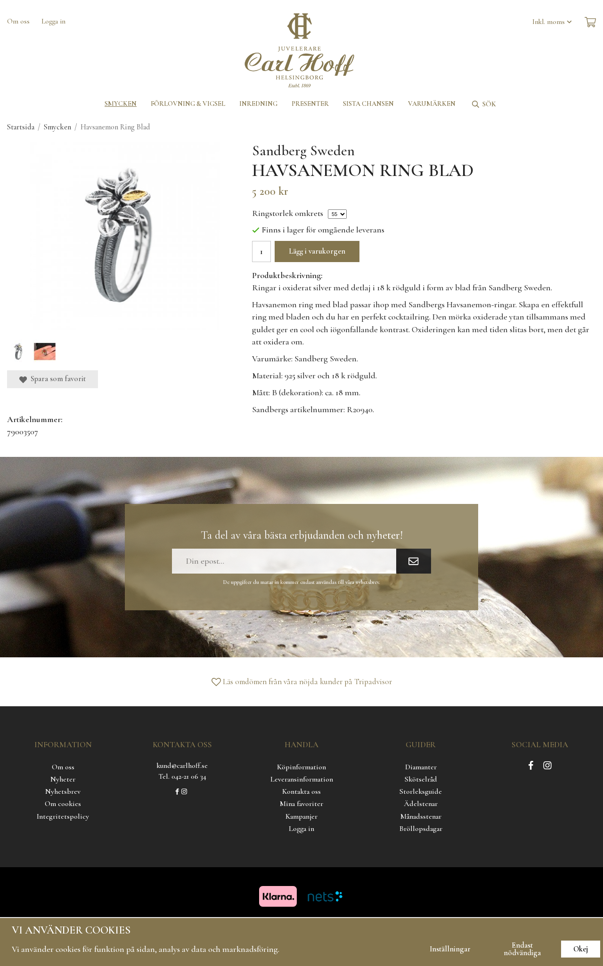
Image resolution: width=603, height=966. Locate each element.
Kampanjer (301, 816)
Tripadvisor (373, 682)
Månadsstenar (420, 816)
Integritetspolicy (63, 816)
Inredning (258, 104)
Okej (580, 949)
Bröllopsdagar (420, 828)
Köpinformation (301, 767)
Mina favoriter (301, 803)
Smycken (121, 104)
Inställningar (450, 949)
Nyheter (62, 779)
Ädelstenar (421, 803)
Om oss (18, 21)
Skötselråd (421, 779)
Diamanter (421, 767)
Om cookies (63, 803)
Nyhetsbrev (63, 791)
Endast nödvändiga (522, 949)
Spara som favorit (56, 378)
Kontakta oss (301, 791)
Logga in (53, 21)
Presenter (310, 104)
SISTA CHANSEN (368, 104)
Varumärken (432, 104)
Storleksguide (420, 791)
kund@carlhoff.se (182, 765)
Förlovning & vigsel (188, 104)
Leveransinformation (301, 779)
